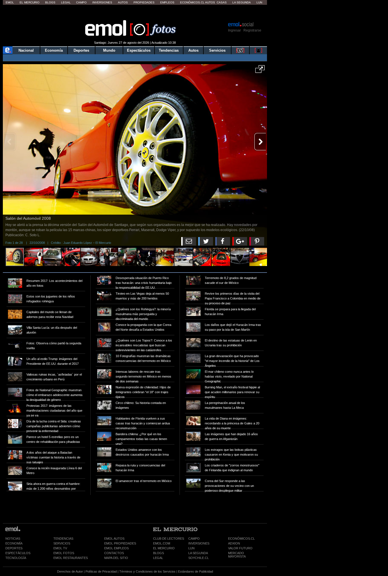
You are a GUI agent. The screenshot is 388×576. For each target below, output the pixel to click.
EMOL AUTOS (114, 538)
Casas (222, 2)
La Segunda (241, 2)
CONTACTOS (114, 553)
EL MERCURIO (164, 548)
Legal (66, 2)
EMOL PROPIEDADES (120, 543)
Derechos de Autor (70, 571)
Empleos (167, 2)
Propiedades (144, 2)
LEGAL (158, 558)
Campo (81, 2)
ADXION (234, 543)
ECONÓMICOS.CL (241, 538)
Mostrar (135, 13)
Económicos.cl (192, 2)
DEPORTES (13, 548)
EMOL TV (60, 548)
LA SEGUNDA (198, 553)
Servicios (217, 50)
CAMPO (194, 538)
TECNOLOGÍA (15, 558)
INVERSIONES (198, 543)
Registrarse (252, 30)
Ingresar (234, 30)
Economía (54, 50)
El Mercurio (29, 2)
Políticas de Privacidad (101, 571)
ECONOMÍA (13, 543)
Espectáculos (139, 50)
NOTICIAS (12, 538)
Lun (259, 2)
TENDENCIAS (63, 538)
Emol (10, 2)
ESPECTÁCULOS (17, 553)
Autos (123, 2)
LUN (191, 548)
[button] (260, 71)
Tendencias (169, 50)
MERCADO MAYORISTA (237, 554)
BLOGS (158, 553)
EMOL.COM (161, 543)
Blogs (50, 2)
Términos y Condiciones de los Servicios (147, 571)
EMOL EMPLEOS (116, 548)
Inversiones (102, 2)
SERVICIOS (61, 543)
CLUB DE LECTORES (168, 538)
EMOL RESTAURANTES (70, 558)
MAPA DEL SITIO (116, 558)
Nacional (26, 50)
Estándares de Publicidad (195, 571)
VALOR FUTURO (240, 548)
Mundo (109, 50)
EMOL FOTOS (63, 553)
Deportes (81, 50)
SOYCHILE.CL (198, 558)
